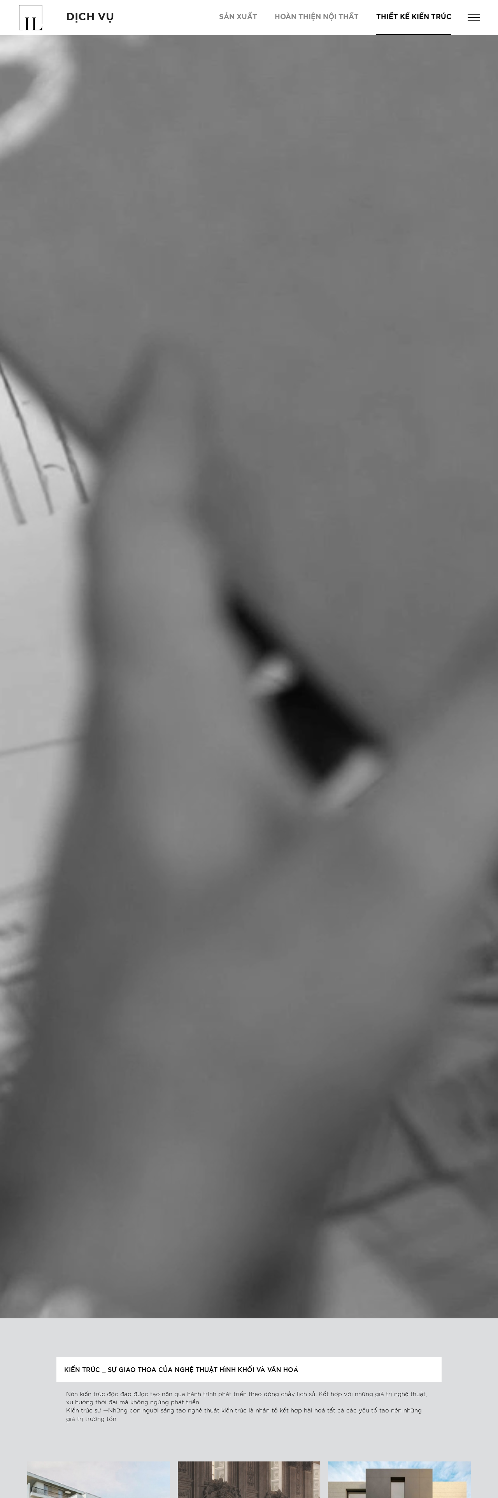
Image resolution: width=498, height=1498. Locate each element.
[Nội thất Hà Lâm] (31, 18)
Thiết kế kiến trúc (413, 17)
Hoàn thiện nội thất (317, 17)
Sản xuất (238, 17)
